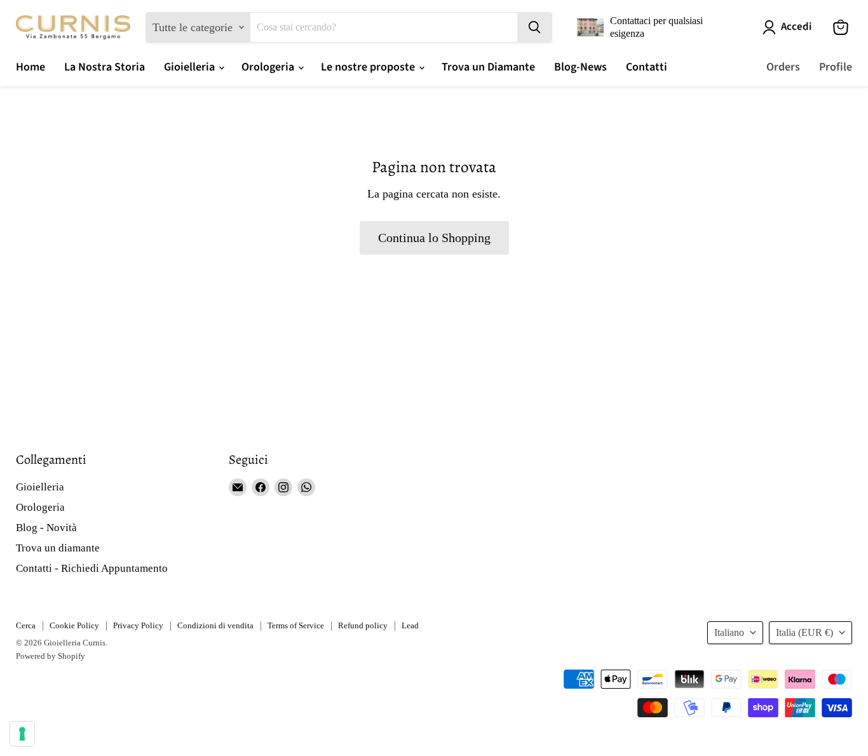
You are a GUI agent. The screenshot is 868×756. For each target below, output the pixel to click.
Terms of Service (296, 625)
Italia (804, 632)
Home (30, 67)
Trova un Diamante (488, 67)
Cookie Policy (74, 625)
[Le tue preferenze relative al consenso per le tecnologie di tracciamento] (22, 734)
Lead (410, 625)
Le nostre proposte (369, 67)
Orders (783, 67)
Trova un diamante (58, 548)
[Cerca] (534, 27)
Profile (835, 67)
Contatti (646, 67)
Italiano (729, 632)
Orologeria (269, 67)
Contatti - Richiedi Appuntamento (92, 568)
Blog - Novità (46, 528)
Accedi (796, 27)
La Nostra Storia (104, 67)
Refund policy (363, 625)
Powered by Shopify (50, 656)
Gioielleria (190, 67)
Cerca (26, 625)
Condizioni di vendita (215, 625)
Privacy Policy (138, 625)
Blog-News (580, 67)
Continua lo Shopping (434, 238)
